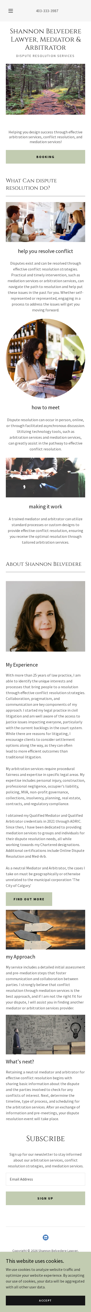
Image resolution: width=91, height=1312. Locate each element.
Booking (45, 157)
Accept (45, 1300)
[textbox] (45, 1179)
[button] (11, 11)
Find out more (29, 899)
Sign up (45, 1198)
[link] (45, 39)
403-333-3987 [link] (47, 10)
